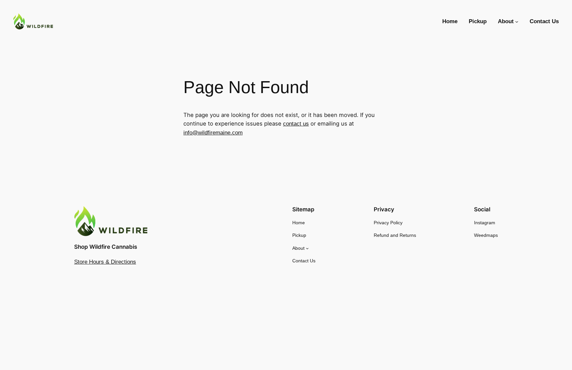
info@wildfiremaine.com (213, 133)
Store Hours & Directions (105, 262)
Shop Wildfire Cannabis (105, 246)
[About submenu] (516, 21)
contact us (296, 124)
